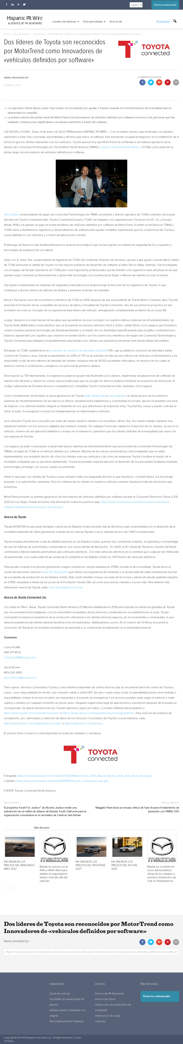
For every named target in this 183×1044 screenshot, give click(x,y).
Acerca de (116, 21)
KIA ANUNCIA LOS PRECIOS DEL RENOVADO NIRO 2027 (19, 865)
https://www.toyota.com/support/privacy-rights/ (33, 723)
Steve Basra (11, 214)
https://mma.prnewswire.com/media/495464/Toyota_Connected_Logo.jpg (62, 780)
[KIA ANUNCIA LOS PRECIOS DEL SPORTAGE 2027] (91, 847)
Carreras (100, 1021)
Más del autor (42, 827)
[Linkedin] (12, 4)
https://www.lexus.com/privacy (83, 723)
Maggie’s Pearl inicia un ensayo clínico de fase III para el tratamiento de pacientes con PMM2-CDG (137, 809)
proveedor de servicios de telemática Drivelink (77, 350)
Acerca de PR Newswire (109, 993)
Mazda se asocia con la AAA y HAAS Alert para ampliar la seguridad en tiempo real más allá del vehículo (54, 873)
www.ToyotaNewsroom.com (65, 587)
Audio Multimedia (94, 395)
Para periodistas (93, 21)
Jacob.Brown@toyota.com (20, 677)
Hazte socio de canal (107, 1016)
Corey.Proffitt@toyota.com (20, 657)
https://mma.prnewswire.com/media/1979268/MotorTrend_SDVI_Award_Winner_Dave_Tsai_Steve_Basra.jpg (84, 775)
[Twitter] (24, 4)
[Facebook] (6, 4)
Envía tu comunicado (156, 996)
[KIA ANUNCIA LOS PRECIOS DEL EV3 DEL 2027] (127, 847)
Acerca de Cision (105, 999)
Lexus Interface (117, 395)
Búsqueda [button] (163, 21)
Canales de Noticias (64, 21)
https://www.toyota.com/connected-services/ (31, 713)
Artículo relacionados (18, 827)
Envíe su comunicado (165, 4)
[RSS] (18, 4)
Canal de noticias (60, 993)
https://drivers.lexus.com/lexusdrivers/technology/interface (98, 713)
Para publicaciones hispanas (66, 1021)
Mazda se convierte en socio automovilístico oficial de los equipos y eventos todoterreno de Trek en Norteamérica (161, 873)
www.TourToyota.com (55, 572)
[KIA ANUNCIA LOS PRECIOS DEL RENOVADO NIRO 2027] (20, 847)
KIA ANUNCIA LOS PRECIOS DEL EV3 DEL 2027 (124, 865)
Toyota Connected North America (120, 147)
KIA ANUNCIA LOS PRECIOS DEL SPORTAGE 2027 (90, 865)
